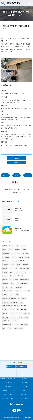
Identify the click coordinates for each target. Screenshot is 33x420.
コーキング (12, 317)
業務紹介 (5, 272)
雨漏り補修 (22, 268)
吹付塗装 (5, 268)
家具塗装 (24, 250)
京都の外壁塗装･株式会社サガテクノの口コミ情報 (14, 306)
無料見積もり (6, 253)
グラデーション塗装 (7, 324)
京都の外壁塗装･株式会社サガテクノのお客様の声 (14, 298)
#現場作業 (11, 272)
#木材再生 (23, 246)
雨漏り (4, 321)
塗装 (27, 253)
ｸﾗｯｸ (4, 328)
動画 (18, 309)
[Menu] (30, 3)
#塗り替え (17, 189)
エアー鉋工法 (13, 261)
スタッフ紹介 (24, 283)
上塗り (22, 276)
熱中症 (17, 276)
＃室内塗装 (25, 264)
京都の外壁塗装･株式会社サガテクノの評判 (13, 302)
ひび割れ (10, 328)
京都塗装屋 (11, 246)
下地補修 (10, 250)
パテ (10, 279)
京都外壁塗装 (21, 253)
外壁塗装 (12, 309)
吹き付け (26, 317)
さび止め (5, 276)
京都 (9, 321)
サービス (18, 294)
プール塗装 (5, 264)
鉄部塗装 (11, 276)
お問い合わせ (18, 291)
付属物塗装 (17, 250)
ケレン (4, 250)
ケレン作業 (26, 291)
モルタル (13, 253)
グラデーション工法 (24, 313)
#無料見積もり (16, 193)
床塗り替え (23, 309)
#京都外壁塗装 (8, 189)
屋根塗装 (12, 283)
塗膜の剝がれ (24, 324)
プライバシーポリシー (8, 291)
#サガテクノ (25, 189)
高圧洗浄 (16, 324)
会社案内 (11, 287)
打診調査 (16, 279)
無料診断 (21, 257)
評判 (18, 283)
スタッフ (11, 294)
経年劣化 (5, 246)
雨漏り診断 (5, 283)
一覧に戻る (16, 175)
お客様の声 (21, 261)
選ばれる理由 (19, 287)
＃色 (28, 268)
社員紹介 (12, 264)
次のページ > (28, 175)
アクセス (5, 294)
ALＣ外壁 (24, 272)
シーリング (5, 317)
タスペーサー (16, 321)
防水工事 (5, 313)
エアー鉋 (20, 317)
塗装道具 (19, 264)
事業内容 (5, 287)
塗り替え (14, 257)
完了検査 (16, 268)
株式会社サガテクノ (24, 279)
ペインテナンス (6, 257)
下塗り (17, 272)
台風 (10, 268)
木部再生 (27, 257)
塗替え (15, 328)
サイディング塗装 (13, 313)
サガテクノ (5, 261)
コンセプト (5, 309)
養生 (18, 246)
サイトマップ (25, 399)
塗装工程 (21, 328)
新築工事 (5, 279)
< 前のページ (5, 175)
